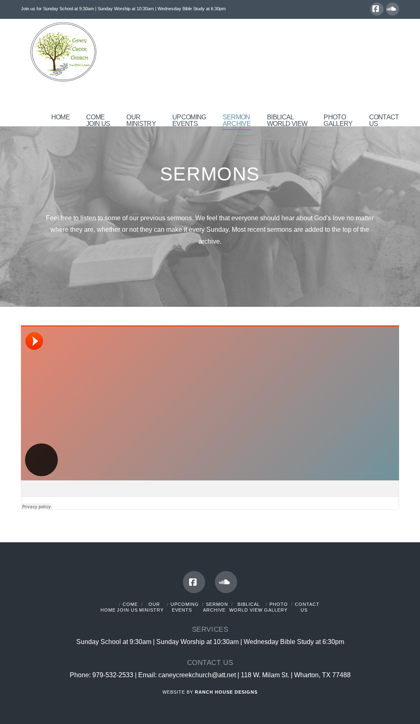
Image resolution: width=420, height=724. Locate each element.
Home (108, 610)
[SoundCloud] (392, 9)
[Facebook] (376, 9)
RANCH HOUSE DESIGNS (226, 692)
